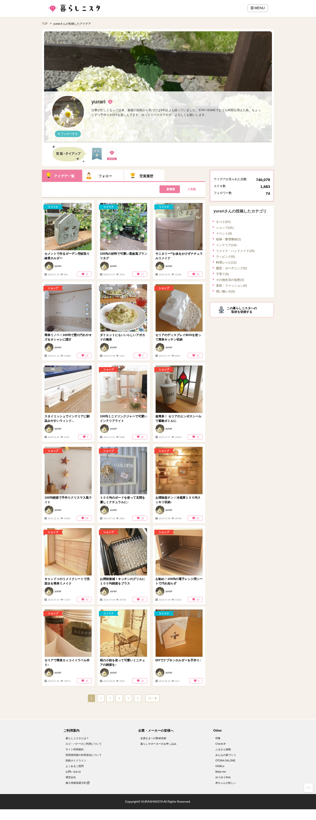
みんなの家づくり (225, 754)
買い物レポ (225, 291)
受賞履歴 (146, 176)
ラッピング (225, 256)
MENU (259, 8)
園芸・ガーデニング (231, 268)
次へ (151, 698)
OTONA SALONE (225, 760)
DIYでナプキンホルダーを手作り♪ (178, 660)
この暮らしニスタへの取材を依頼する (242, 309)
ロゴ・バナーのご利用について (84, 743)
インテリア (226, 245)
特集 (218, 738)
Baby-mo (220, 771)
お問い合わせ (73, 771)
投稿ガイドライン (76, 760)
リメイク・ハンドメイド (235, 251)
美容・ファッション (231, 285)
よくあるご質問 (75, 766)
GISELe (219, 766)
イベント (224, 233)
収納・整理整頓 (228, 239)
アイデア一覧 (64, 176)
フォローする (69, 133)
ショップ (225, 227)
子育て (222, 274)
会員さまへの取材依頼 (153, 738)
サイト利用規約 (75, 749)
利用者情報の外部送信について (84, 754)
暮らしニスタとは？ (77, 738)
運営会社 (71, 777)
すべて (223, 222)
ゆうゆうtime (223, 777)
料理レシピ (226, 262)
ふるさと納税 (223, 749)
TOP (45, 23)
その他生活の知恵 (230, 279)
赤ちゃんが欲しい (225, 782)
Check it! (220, 743)
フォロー (105, 176)
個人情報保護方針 (76, 782)
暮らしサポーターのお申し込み (158, 743)
